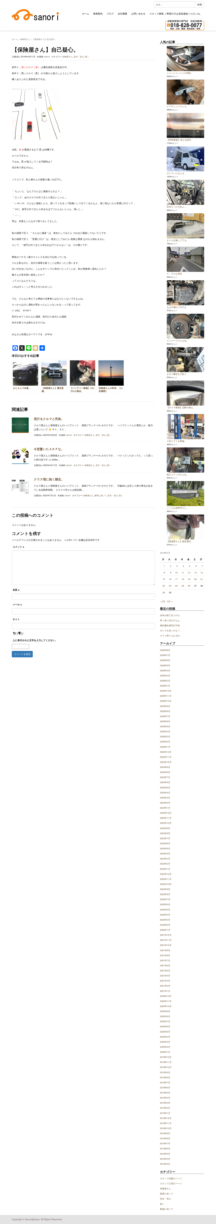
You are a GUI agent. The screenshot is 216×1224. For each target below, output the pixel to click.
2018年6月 (165, 1148)
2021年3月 (165, 980)
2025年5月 (165, 726)
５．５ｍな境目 (174, 273)
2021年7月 (165, 960)
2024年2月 (165, 802)
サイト (16, 619)
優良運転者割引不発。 (171, 625)
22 (164, 585)
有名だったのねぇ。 (176, 206)
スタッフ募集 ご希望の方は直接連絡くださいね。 (176, 13)
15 (164, 579)
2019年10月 (165, 1067)
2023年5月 (165, 848)
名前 (16, 589)
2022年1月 (165, 929)
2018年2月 (165, 1163)
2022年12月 (165, 873)
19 (189, 579)
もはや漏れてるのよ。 (178, 307)
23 (170, 585)
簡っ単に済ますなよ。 (171, 620)
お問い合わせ (138, 13)
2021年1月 (165, 991)
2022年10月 (165, 884)
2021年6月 (165, 965)
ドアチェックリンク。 (178, 106)
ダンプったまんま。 (176, 173)
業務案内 (98, 13)
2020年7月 (165, 1021)
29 (164, 592)
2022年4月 (165, 914)
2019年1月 (165, 1113)
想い (87, 56)
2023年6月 (165, 843)
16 (170, 579)
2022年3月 (165, 919)
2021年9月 (165, 950)
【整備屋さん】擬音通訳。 (180, 541)
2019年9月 (165, 1072)
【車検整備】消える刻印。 (180, 139)
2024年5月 (165, 787)
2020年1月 (165, 1051)
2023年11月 (165, 817)
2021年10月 (165, 945)
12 (189, 572)
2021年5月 (165, 970)
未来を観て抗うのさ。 (171, 615)
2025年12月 (165, 690)
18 (183, 579)
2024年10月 (165, 762)
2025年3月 (165, 736)
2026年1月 (165, 685)
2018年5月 (165, 1153)
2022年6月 (165, 904)
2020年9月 (165, 1011)
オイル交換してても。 (178, 240)
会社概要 (122, 13)
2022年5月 (165, 909)
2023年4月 (165, 853)
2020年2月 (165, 1046)
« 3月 (162, 601)
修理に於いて (100, 495)
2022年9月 (165, 889)
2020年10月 (165, 1006)
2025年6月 (165, 721)
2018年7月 (165, 1143)
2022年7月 (165, 899)
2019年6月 (165, 1087)
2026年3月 (165, 675)
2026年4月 (165, 670)
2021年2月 (165, 985)
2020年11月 (165, 1001)
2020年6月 (165, 1026)
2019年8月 (165, 1077)
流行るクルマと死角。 (49, 419)
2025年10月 (165, 700)
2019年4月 (165, 1097)
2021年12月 (165, 934)
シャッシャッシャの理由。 (180, 72)
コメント (18, 546)
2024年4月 (165, 792)
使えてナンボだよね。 (178, 474)
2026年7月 (165, 655)
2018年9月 (165, 1133)
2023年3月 (165, 858)
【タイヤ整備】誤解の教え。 (181, 407)
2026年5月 (165, 665)
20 (195, 579)
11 (183, 572)
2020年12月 (165, 996)
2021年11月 (165, 940)
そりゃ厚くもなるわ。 (171, 635)
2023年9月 (165, 828)
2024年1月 (165, 807)
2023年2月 (165, 863)
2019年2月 (165, 1107)
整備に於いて (166, 1208)
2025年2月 (165, 741)
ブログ (110, 13)
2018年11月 (165, 1123)
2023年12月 (165, 812)
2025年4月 (165, 731)
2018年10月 (165, 1128)
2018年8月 (165, 1138)
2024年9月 (165, 767)
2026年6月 (165, 660)
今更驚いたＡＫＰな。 (49, 449)
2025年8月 (165, 711)
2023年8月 (165, 833)
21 (201, 579)
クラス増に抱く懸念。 (49, 479)
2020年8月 (165, 1016)
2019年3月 (165, 1102)
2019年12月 (165, 1057)
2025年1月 (165, 746)
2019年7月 (165, 1082)
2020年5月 (165, 1031)
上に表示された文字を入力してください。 (35, 640)
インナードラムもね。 (178, 340)
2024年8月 (165, 772)
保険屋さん (25, 39)
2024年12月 (165, 751)
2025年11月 (165, 695)
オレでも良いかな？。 (171, 630)
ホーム (85, 13)
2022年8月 (165, 894)
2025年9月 (165, 706)
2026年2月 (165, 680)
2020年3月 (165, 1041)
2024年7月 (165, 777)
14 (201, 572)
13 (195, 572)
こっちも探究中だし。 (178, 507)
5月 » (169, 601)
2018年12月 (165, 1118)
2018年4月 (165, 1158)
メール (17, 604)
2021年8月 (165, 955)
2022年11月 (165, 879)
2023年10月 (165, 822)
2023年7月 (165, 838)
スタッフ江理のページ (171, 1183)
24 (176, 585)
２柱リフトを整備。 (176, 441)
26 (189, 585)
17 (176, 579)
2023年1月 (165, 868)
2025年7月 (165, 716)
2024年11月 (165, 756)
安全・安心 (79, 56)
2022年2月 (165, 924)
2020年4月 (165, 1036)
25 (183, 585)
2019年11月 (165, 1062)
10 (176, 572)
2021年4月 (165, 975)
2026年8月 (165, 650)
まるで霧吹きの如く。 (178, 374)
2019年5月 (165, 1092)
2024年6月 (165, 782)
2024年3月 (165, 797)
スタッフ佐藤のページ (171, 1178)
